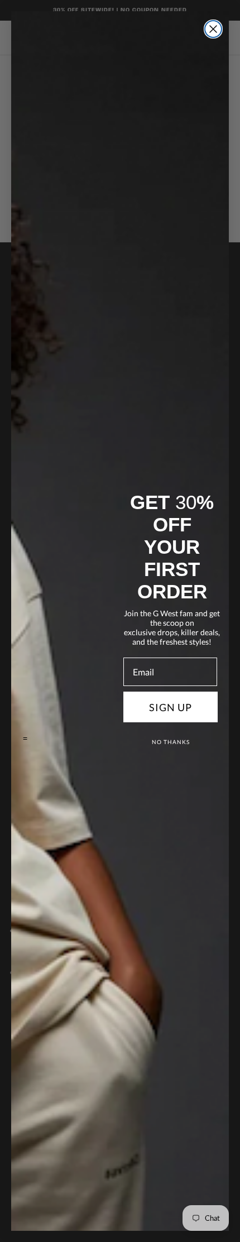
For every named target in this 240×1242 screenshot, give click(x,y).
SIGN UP (170, 707)
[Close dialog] (213, 29)
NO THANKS (171, 742)
